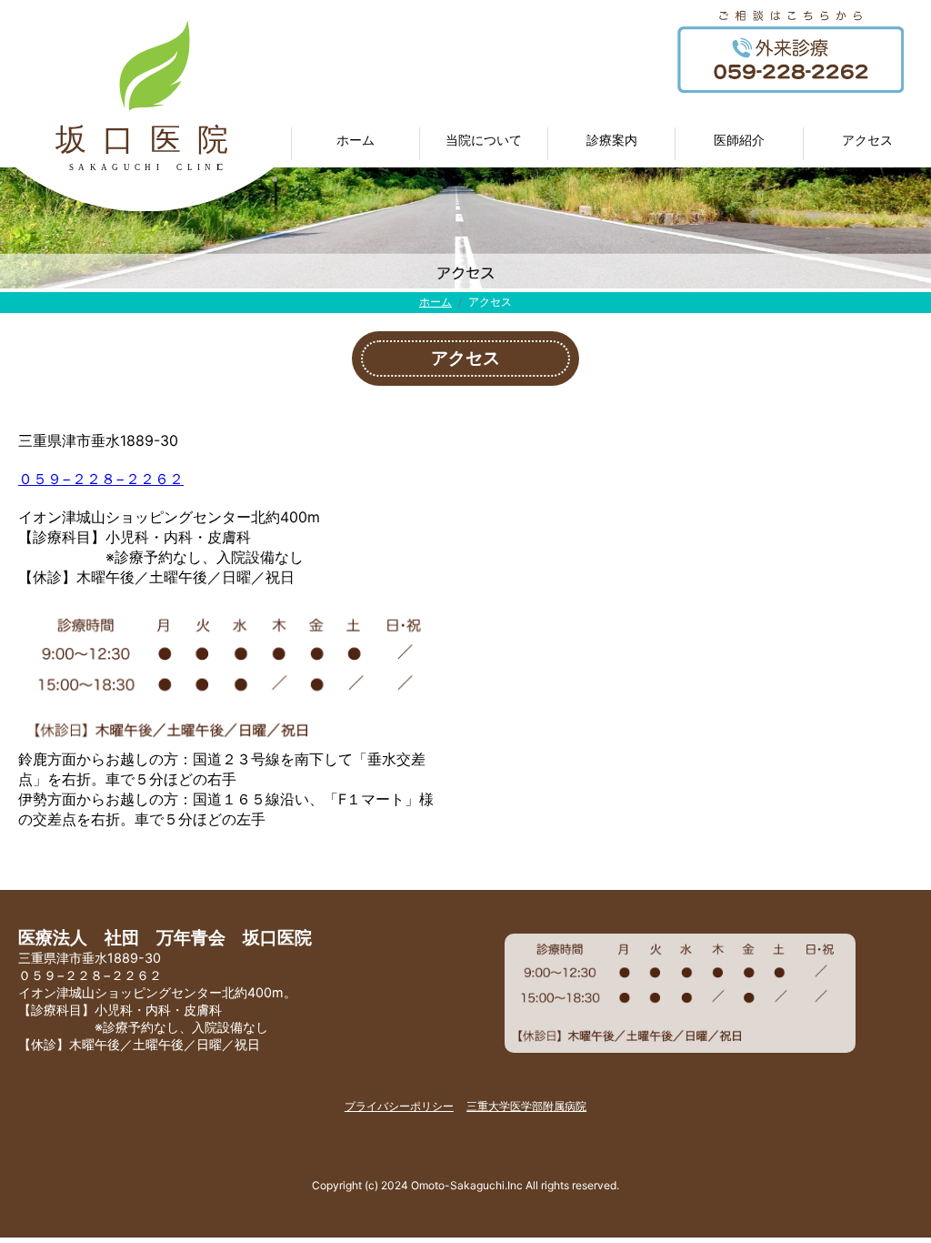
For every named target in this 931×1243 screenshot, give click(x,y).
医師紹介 (739, 204)
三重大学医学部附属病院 (526, 1106)
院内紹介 (483, 204)
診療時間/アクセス (868, 172)
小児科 (612, 204)
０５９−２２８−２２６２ (101, 479)
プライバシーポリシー (399, 1106)
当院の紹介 (484, 172)
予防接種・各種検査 (612, 268)
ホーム (435, 301)
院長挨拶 (739, 172)
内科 (612, 172)
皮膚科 (612, 236)
